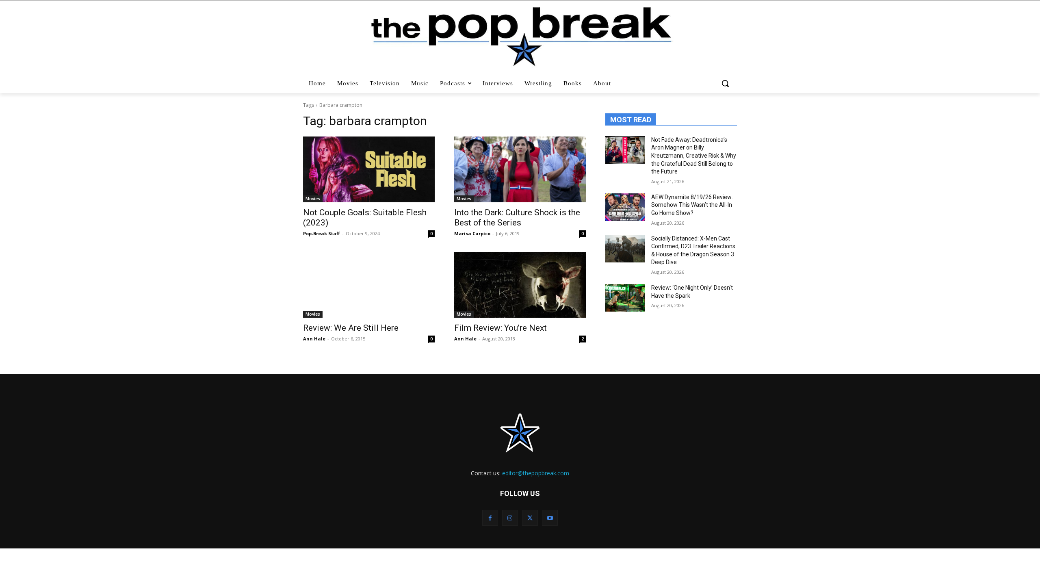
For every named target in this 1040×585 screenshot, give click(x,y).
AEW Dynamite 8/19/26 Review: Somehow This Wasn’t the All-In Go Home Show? (692, 205)
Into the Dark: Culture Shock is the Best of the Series (517, 218)
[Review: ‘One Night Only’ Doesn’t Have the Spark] (625, 298)
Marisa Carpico (472, 233)
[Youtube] (550, 518)
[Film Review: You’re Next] (520, 285)
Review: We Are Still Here (351, 328)
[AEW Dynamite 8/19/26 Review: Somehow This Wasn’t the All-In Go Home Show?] (625, 207)
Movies (313, 199)
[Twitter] (530, 518)
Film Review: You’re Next (500, 328)
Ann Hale (314, 339)
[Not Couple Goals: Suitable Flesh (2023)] (369, 169)
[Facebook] (490, 518)
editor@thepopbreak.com (535, 473)
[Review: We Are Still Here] (369, 285)
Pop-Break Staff (321, 233)
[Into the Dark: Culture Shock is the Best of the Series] (520, 169)
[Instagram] (510, 518)
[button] (726, 83)
